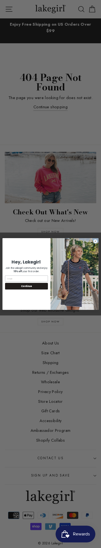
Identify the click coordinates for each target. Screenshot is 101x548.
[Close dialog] (95, 241)
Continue (26, 286)
